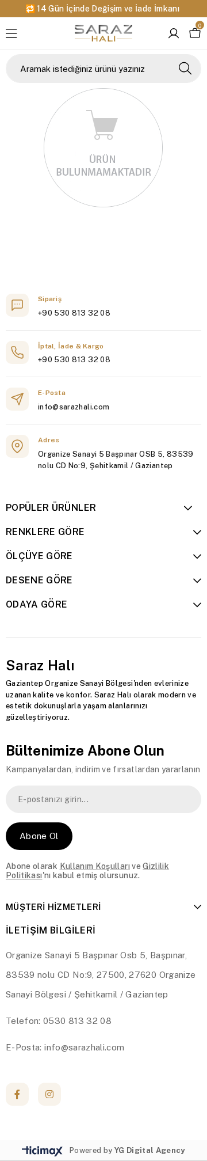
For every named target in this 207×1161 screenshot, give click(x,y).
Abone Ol (39, 836)
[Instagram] (49, 1094)
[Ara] (185, 68)
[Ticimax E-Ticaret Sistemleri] (42, 1152)
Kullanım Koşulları (95, 866)
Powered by (127, 1150)
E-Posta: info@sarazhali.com (65, 1047)
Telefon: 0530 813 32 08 (59, 1021)
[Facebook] (17, 1094)
